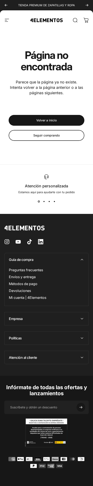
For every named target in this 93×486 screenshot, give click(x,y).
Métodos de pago (23, 284)
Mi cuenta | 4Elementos (27, 297)
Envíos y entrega (22, 277)
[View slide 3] (49, 201)
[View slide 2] (43, 201)
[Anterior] (6, 5)
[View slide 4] (54, 201)
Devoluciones (20, 290)
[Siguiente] (87, 5)
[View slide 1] (38, 201)
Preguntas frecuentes (26, 270)
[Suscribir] (81, 407)
